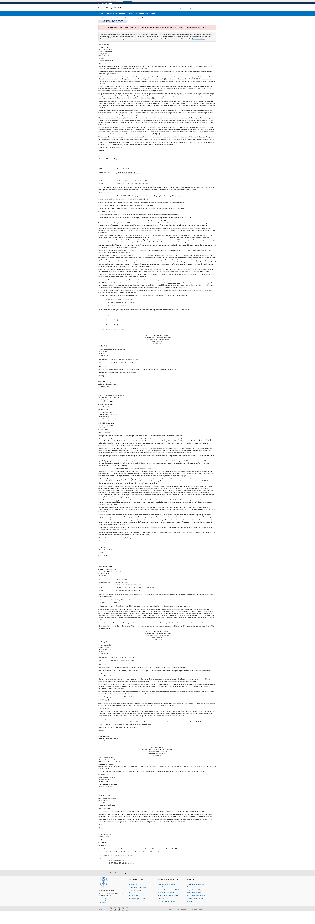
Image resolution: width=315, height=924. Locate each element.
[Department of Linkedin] (127, 909)
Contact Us (175, 8)
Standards (109, 13)
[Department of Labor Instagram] (119, 909)
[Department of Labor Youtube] (123, 909)
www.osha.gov (102, 902)
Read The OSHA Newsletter (166, 893)
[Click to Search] (216, 8)
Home (99, 18)
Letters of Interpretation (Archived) (112, 18)
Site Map (189, 901)
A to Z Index (185, 8)
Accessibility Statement (194, 893)
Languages (194, 8)
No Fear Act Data (134, 896)
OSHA (100, 13)
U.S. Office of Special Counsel (137, 899)
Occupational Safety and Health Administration (114, 8)
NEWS (152, 13)
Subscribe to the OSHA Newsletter (168, 895)
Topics (130, 13)
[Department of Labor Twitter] (115, 909)
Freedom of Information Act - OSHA (168, 890)
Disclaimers (190, 887)
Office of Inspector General (166, 901)
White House (132, 884)
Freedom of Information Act (195, 884)
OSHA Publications (163, 898)
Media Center (134, 873)
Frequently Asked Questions (166, 884)
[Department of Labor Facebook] (111, 909)
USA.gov (131, 893)
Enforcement (120, 13)
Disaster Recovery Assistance (137, 887)
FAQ (180, 8)
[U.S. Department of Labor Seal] (103, 882)
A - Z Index (161, 887)
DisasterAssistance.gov (135, 890)
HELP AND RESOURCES (141, 13)
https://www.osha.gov (198, 39)
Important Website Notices (195, 898)
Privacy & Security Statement (196, 895)
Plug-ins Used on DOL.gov (194, 890)
